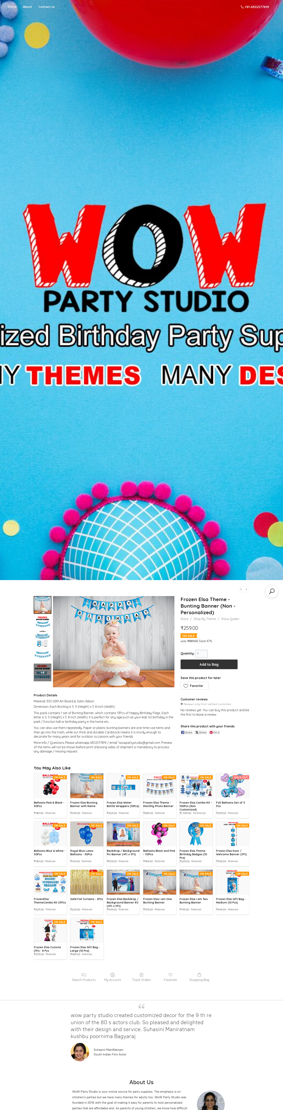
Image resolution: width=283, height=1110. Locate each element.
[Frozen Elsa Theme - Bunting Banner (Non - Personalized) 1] (42, 621)
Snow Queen (230, 619)
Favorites (170, 980)
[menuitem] (241, 589)
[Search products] (271, 591)
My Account (112, 980)
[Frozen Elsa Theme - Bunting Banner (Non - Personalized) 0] (42, 605)
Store (12, 7)
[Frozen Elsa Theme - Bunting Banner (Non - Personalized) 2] (42, 639)
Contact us (47, 7)
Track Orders (141, 980)
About (27, 7)
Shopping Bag (199, 980)
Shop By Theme (205, 619)
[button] (195, 686)
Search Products (84, 980)
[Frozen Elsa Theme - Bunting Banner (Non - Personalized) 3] (42, 655)
